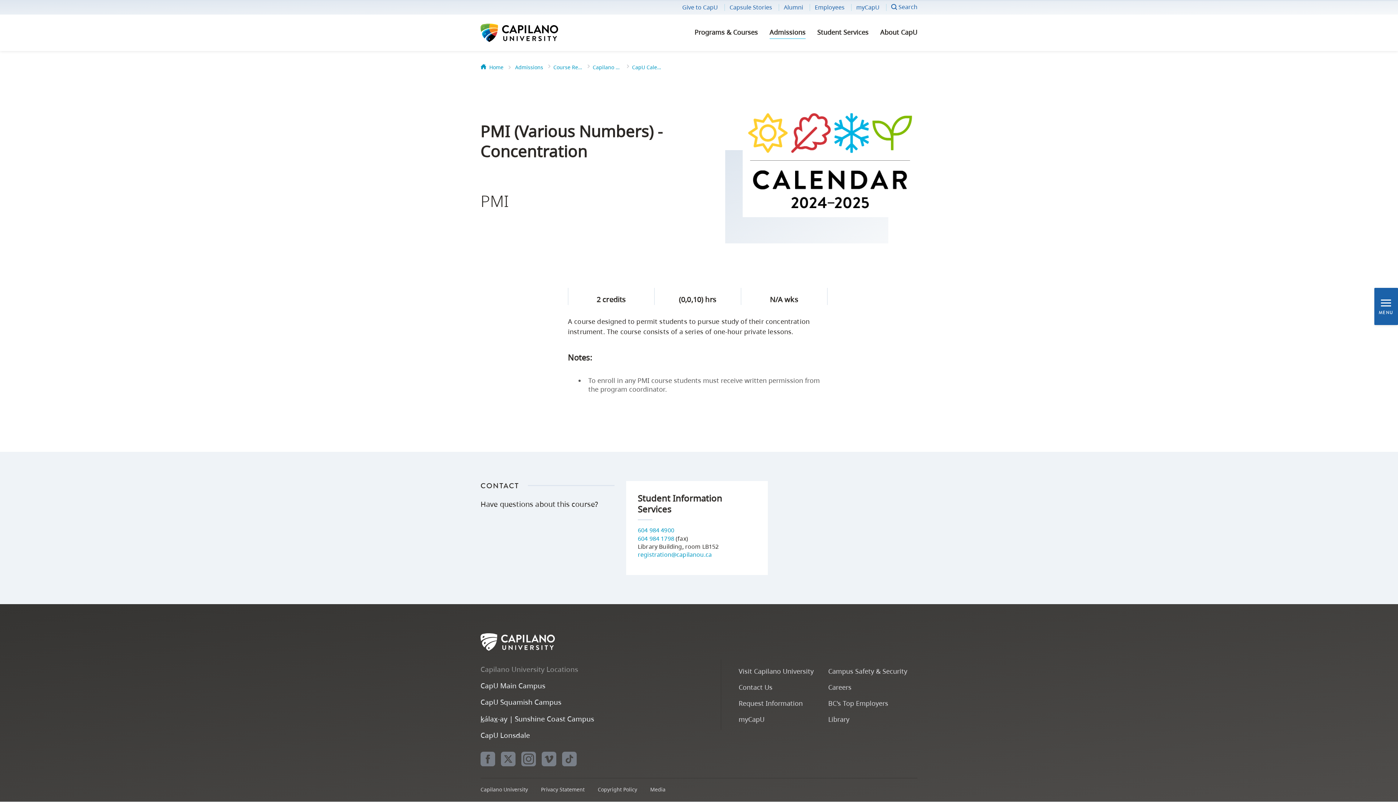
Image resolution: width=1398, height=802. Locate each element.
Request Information (771, 703)
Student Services (843, 32)
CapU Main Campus (513, 685)
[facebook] (488, 759)
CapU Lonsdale (505, 735)
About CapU (898, 32)
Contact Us (756, 687)
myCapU (868, 7)
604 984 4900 (656, 530)
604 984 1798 (656, 539)
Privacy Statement (563, 789)
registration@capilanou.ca (675, 555)
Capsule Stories (751, 7)
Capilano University (539, 33)
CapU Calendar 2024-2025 (646, 67)
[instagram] (528, 759)
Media (658, 789)
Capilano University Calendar (607, 67)
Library (838, 719)
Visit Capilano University (776, 671)
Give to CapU (700, 7)
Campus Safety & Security (867, 671)
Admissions (788, 32)
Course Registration (567, 67)
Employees (830, 7)
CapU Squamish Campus (521, 702)
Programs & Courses (726, 32)
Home (496, 67)
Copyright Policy (617, 789)
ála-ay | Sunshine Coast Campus (537, 719)
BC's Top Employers (858, 703)
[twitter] (508, 759)
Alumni (793, 7)
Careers (840, 687)
